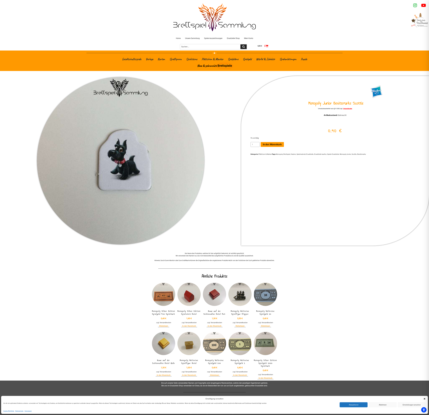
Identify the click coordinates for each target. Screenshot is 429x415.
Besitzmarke (361, 154)
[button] (424, 399)
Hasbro (293, 154)
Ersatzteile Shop (233, 38)
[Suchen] (243, 46)
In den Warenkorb (272, 144)
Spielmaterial (301, 154)
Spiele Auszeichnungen (213, 38)
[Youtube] (423, 5)
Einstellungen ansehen (412, 405)
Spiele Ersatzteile (333, 154)
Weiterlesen (163, 326)
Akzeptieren (354, 405)
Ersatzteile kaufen (320, 154)
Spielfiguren (175, 59)
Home (178, 38)
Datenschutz (19, 411)
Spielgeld (247, 59)
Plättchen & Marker (212, 59)
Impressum (28, 411)
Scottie (354, 154)
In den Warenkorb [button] (189, 326)
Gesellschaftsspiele (131, 59)
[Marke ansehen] (376, 97)
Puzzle (304, 59)
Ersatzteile (309, 154)
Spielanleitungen (288, 59)
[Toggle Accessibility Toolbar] (424, 410)
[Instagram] (415, 5)
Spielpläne (233, 59)
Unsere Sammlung (192, 38)
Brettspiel (286, 154)
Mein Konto (248, 38)
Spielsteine (191, 59)
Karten (161, 59)
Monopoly (279, 154)
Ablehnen (383, 405)
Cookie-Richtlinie (8, 411)
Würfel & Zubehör (265, 59)
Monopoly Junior (345, 154)
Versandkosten (347, 108)
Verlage (149, 59)
